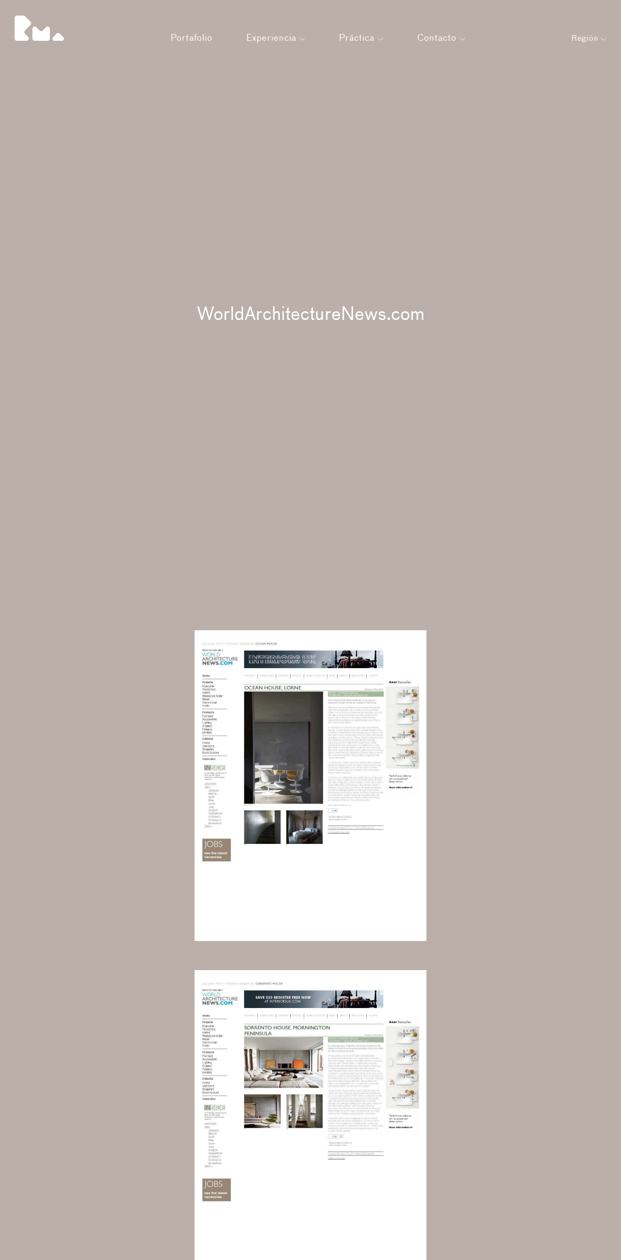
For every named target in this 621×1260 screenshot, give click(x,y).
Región (586, 39)
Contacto (438, 38)
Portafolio (191, 38)
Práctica (358, 38)
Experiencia (272, 38)
